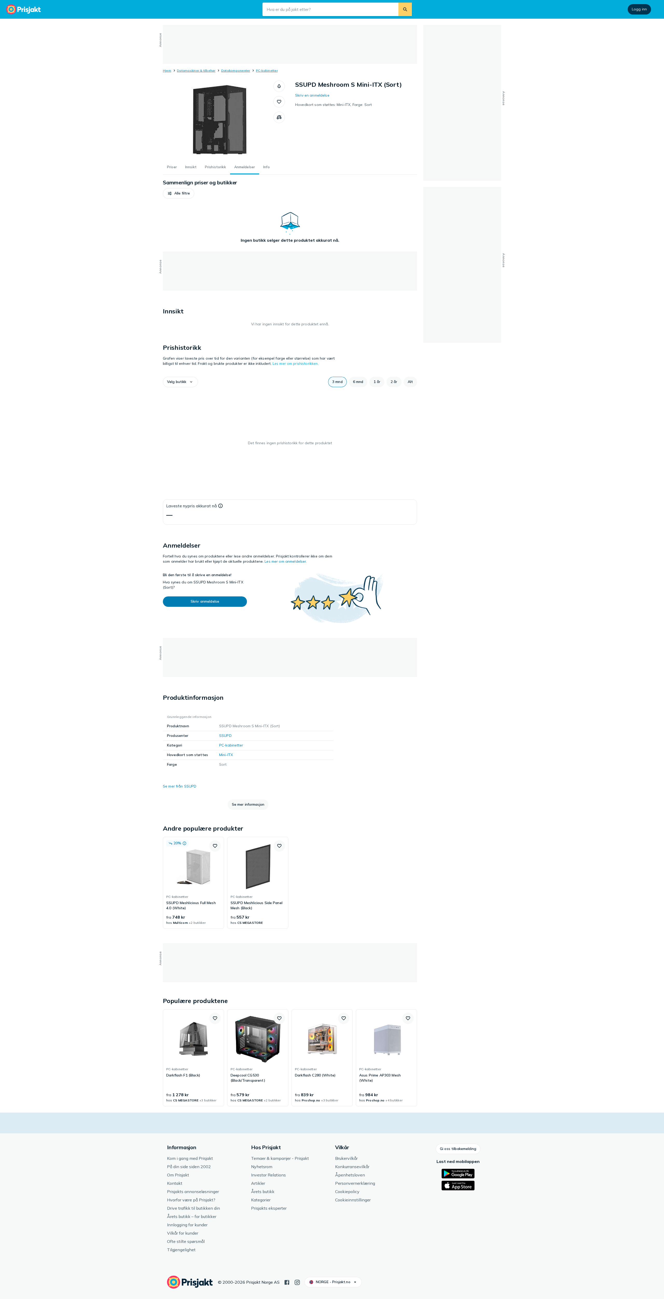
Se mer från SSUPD (179, 786)
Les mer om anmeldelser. (286, 561)
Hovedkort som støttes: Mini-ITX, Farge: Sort (333, 104)
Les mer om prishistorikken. (296, 363)
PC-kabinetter (267, 70)
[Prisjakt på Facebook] (287, 1281)
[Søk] (405, 9)
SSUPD (225, 735)
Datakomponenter (235, 70)
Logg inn (639, 9)
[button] (279, 86)
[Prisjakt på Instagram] (297, 1281)
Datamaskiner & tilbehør (196, 70)
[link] (193, 883)
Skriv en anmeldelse (312, 95)
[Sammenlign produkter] (279, 117)
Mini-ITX (226, 754)
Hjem (167, 70)
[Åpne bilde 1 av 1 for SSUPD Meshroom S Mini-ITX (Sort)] (218, 119)
